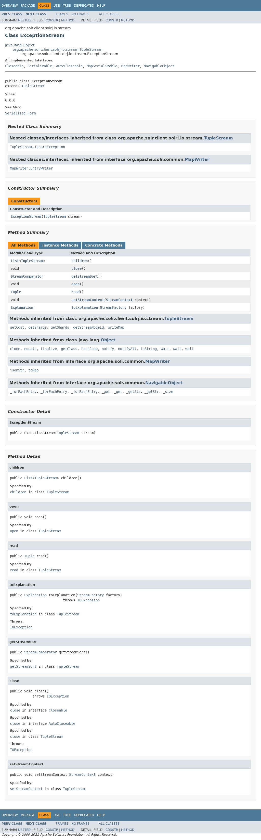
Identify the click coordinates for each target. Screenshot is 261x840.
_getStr (133, 392)
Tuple (16, 292)
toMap (33, 370)
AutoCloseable (69, 66)
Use (57, 5)
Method (67, 20)
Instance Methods (60, 245)
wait (165, 349)
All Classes (109, 14)
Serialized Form (20, 113)
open (75, 284)
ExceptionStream (26, 216)
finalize (49, 349)
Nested (24, 20)
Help (101, 5)
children (79, 261)
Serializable (40, 66)
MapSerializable (102, 66)
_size (168, 392)
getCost (17, 327)
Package (28, 5)
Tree (67, 5)
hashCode (89, 349)
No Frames (80, 14)
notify (108, 349)
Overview (10, 5)
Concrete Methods (103, 245)
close (76, 268)
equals (30, 349)
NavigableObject (159, 66)
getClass (69, 349)
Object (108, 340)
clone (15, 349)
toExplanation (84, 307)
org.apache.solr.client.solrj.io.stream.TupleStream (57, 49)
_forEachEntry (23, 392)
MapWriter (130, 66)
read (75, 292)
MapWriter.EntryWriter (31, 168)
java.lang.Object (19, 45)
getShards (37, 327)
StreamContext (119, 300)
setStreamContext (87, 300)
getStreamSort (84, 276)
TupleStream (32, 86)
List (15, 261)
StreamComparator (27, 276)
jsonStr (17, 370)
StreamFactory (113, 307)
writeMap (116, 327)
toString (148, 349)
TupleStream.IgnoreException (37, 147)
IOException (88, 600)
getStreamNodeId (88, 327)
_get (106, 392)
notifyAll (127, 349)
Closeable (14, 66)
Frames (62, 14)
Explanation (22, 307)
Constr (52, 20)
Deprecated (84, 5)
